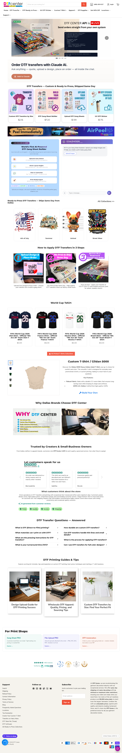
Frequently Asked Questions (11, 708)
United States (110, 736)
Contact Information (9, 697)
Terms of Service (7, 702)
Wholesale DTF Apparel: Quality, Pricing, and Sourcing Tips (61, 607)
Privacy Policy (6, 699)
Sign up (66, 702)
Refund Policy (6, 694)
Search (4, 688)
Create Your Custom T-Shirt (11, 716)
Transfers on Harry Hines (10, 719)
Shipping (5, 691)
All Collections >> (106, 201)
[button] (20, 477)
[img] (62, 464)
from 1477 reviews (30, 466)
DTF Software (7, 724)
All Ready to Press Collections (12, 727)
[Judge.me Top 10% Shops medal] (84, 664)
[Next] (107, 38)
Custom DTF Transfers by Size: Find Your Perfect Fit (97, 606)
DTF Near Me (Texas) (9, 721)
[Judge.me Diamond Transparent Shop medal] (60, 664)
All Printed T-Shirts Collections (62, 354)
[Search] (83, 4)
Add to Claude (23, 76)
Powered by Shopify (8, 744)
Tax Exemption (7, 713)
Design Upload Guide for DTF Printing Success (24, 606)
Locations (5, 710)
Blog (4, 705)
